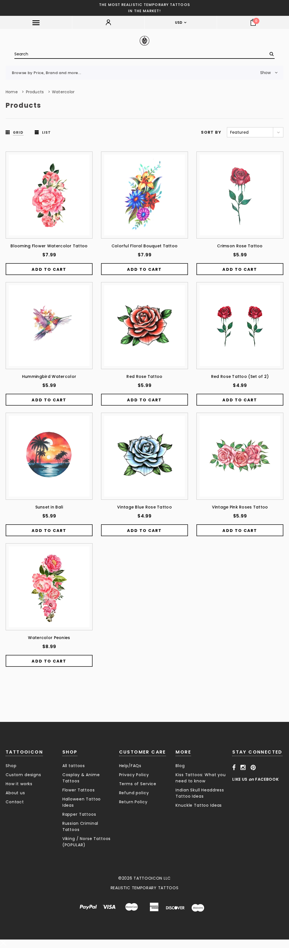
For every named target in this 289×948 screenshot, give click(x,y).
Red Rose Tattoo (144, 376)
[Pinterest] (253, 767)
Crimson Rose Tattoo (239, 246)
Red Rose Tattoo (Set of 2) (240, 376)
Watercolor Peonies (49, 637)
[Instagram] (243, 767)
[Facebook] (234, 767)
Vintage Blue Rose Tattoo (144, 507)
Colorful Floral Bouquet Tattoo (144, 246)
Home (12, 92)
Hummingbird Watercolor (49, 376)
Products (35, 92)
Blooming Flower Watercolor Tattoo (48, 246)
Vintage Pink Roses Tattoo (240, 507)
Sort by (211, 132)
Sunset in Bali (49, 507)
